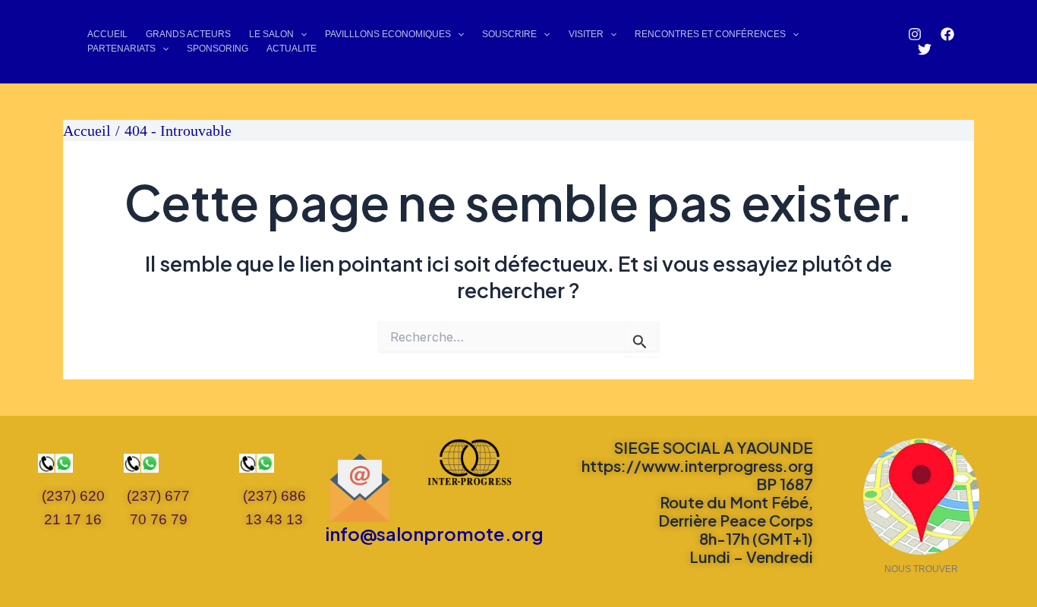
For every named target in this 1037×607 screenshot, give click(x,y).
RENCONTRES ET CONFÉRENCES (710, 34)
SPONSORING (217, 48)
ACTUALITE (291, 48)
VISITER (586, 34)
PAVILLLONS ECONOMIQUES (388, 34)
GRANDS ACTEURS (188, 34)
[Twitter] (924, 49)
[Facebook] (947, 34)
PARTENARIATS (121, 48)
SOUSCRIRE (509, 34)
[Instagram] (915, 34)
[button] (300, 34)
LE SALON (271, 34)
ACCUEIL (107, 34)
